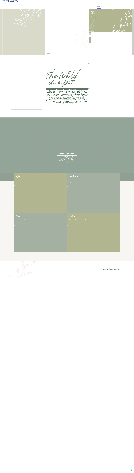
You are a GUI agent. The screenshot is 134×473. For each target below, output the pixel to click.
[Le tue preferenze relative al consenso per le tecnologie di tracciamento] (131, 470)
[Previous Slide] (48, 49)
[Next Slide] (48, 52)
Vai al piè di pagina (14, 0)
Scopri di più (93, 17)
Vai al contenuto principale (5, 0)
